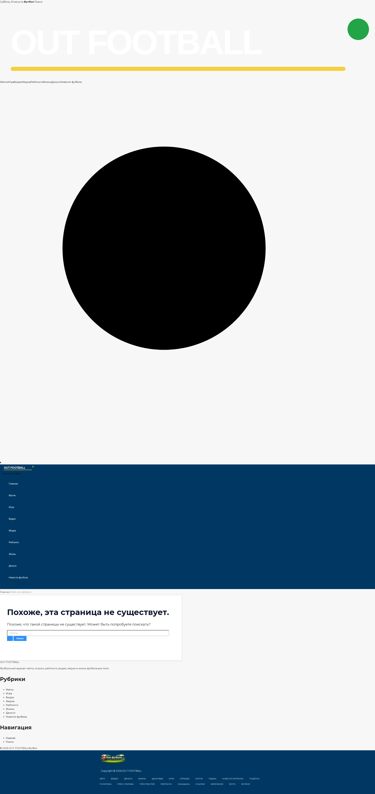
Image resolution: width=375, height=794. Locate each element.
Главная (13, 483)
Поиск (38, 1)
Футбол (245, 784)
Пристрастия (147, 784)
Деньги (56, 82)
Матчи (4, 82)
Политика (105, 784)
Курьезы (185, 778)
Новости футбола (71, 82)
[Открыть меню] (187, 462)
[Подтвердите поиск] (10, 638)
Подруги (254, 778)
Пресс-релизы (125, 784)
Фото (232, 784)
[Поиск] (187, 458)
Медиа (26, 82)
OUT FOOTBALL (12, 473)
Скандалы (184, 784)
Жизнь (47, 82)
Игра (11, 82)
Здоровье (157, 778)
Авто (102, 778)
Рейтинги (36, 82)
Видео (18, 82)
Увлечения (217, 784)
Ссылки (200, 784)
